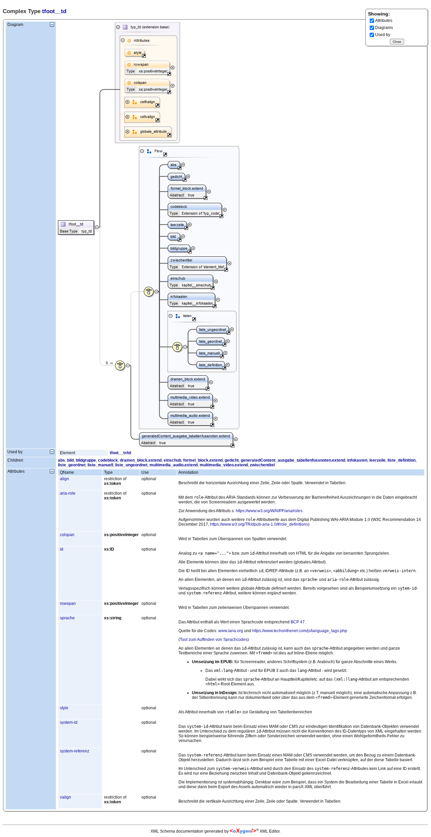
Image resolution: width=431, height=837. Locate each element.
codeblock (108, 460)
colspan (67, 534)
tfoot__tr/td (120, 453)
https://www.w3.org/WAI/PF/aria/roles (269, 510)
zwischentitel (262, 465)
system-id (68, 722)
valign (65, 797)
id (61, 549)
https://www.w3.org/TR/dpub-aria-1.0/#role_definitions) (259, 524)
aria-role (67, 493)
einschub (172, 460)
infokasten (357, 460)
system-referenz (74, 751)
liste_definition (402, 460)
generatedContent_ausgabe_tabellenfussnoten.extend (293, 460)
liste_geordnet (72, 465)
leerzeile (377, 460)
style (64, 708)
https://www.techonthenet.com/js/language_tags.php (299, 630)
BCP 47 (298, 622)
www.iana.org (230, 630)
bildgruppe (86, 460)
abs (61, 460)
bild (70, 460)
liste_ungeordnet (131, 465)
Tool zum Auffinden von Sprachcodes (213, 639)
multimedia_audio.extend (174, 465)
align (64, 478)
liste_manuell (100, 465)
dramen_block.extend (141, 460)
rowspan (68, 603)
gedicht (232, 460)
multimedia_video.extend (224, 465)
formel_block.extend (203, 460)
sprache (67, 618)
